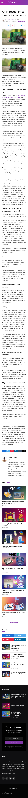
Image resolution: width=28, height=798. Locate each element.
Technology (22, 21)
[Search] (26, 2)
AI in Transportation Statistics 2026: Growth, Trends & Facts (17, 664)
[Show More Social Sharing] (24, 25)
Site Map (3, 793)
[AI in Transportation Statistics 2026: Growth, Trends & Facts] (6, 665)
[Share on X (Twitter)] (8, 25)
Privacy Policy (14, 747)
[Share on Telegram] (21, 25)
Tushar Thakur (10, 19)
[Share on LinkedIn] (17, 25)
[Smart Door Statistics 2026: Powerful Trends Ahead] (14, 537)
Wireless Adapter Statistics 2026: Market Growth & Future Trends (18, 647)
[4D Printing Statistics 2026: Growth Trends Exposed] (14, 515)
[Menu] (2, 2)
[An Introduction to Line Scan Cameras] (14, 37)
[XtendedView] (13, 2)
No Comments (14, 21)
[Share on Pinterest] (12, 25)
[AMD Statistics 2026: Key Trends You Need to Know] (14, 559)
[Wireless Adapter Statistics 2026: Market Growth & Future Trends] (14, 493)
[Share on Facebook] (4, 25)
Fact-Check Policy (14, 788)
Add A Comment (14, 622)
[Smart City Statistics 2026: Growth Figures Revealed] (14, 604)
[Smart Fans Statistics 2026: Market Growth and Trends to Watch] (14, 582)
